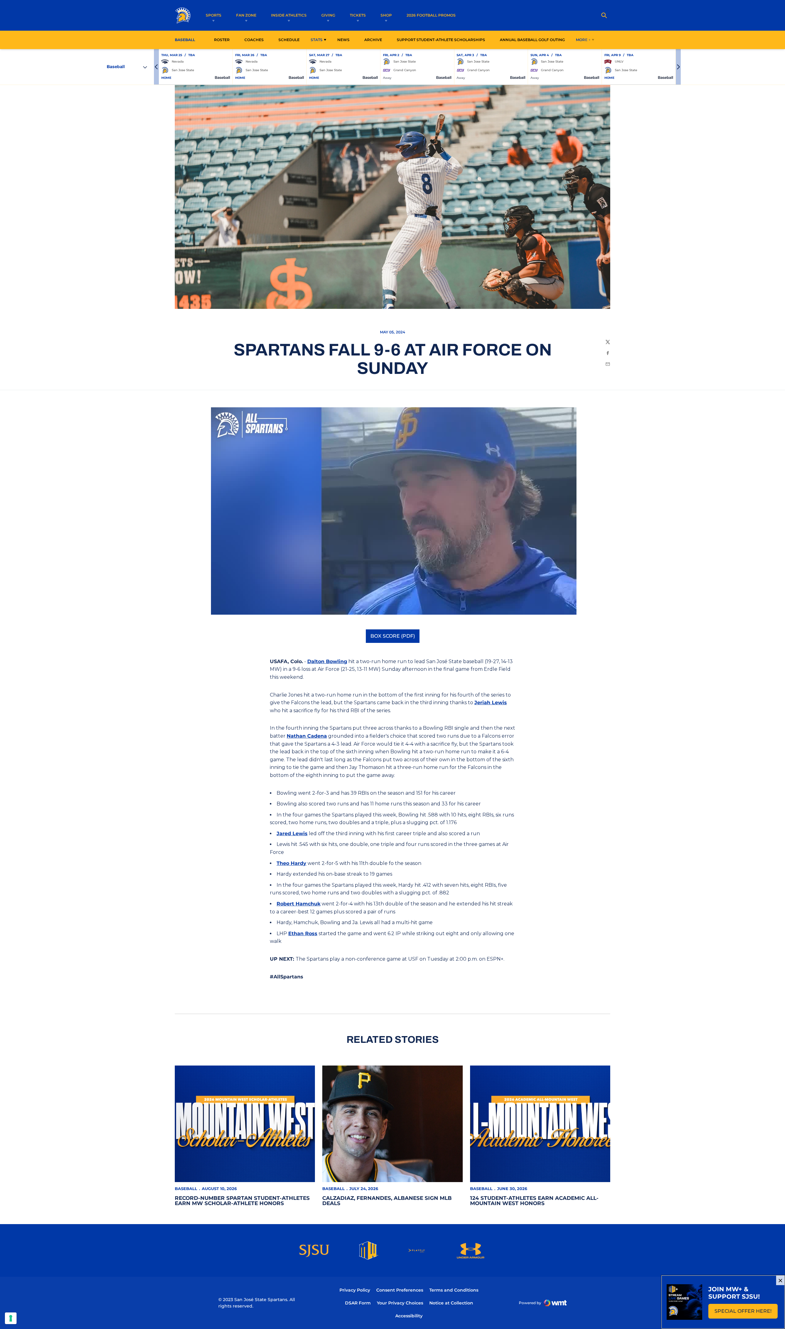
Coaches (254, 39)
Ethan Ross (302, 933)
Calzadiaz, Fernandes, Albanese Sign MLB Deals (387, 1200)
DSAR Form (358, 1303)
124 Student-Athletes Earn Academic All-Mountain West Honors (534, 1200)
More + (583, 39)
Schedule (289, 39)
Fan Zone (246, 15)
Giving (328, 15)
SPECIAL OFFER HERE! (746, 1313)
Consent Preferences (399, 1290)
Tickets (358, 15)
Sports (213, 15)
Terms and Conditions (453, 1290)
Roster (222, 39)
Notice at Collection (451, 1303)
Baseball (186, 1188)
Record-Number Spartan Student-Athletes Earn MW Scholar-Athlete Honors (242, 1200)
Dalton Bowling (327, 661)
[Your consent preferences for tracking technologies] (11, 1318)
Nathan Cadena (307, 736)
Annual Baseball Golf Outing (532, 39)
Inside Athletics (289, 15)
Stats (317, 39)
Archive (373, 39)
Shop (386, 15)
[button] (156, 67)
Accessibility (409, 1316)
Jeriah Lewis (490, 702)
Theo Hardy (291, 863)
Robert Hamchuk (298, 904)
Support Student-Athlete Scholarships (441, 39)
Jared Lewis (292, 833)
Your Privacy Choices (400, 1303)
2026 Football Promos (431, 15)
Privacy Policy (354, 1290)
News (343, 39)
